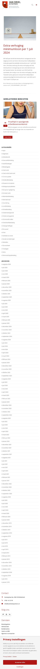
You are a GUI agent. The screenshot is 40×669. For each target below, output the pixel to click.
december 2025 (7, 287)
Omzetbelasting (7, 209)
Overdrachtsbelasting (9, 222)
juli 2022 (5, 421)
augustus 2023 (7, 379)
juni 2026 (5, 271)
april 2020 (5, 510)
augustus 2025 (7, 300)
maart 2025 (6, 316)
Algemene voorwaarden (8, 633)
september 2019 (7, 533)
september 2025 (7, 297)
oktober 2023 (6, 372)
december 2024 (7, 326)
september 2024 (7, 336)
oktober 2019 (6, 530)
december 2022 (7, 405)
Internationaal (6, 200)
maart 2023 (6, 395)
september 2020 (7, 493)
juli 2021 (5, 461)
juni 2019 (5, 543)
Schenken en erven (8, 236)
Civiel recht (6, 170)
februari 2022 (6, 438)
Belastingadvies (5, 624)
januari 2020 (6, 520)
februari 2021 (6, 477)
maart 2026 (6, 277)
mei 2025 (5, 310)
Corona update (7, 176)
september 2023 (7, 376)
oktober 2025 (6, 294)
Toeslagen (5, 249)
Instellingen (20, 666)
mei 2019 (5, 546)
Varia (4, 252)
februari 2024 (6, 359)
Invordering (6, 203)
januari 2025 (6, 323)
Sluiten (15, 656)
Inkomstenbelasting (8, 196)
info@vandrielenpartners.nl (12, 604)
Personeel (5, 229)
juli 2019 (5, 539)
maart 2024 (6, 356)
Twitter (3, 614)
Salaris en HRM (5, 631)
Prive (4, 232)
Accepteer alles (20, 662)
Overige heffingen (8, 226)
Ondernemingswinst (8, 216)
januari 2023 (6, 402)
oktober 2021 (6, 451)
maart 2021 (6, 474)
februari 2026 (6, 280)
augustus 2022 (7, 418)
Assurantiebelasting (8, 160)
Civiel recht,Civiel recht (9, 173)
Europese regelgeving (9, 190)
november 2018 (7, 566)
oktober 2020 (6, 490)
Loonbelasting (7, 206)
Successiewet (6, 245)
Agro (4, 150)
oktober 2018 (6, 569)
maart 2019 (6, 553)
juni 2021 (5, 464)
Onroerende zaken (8, 219)
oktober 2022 (6, 412)
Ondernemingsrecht (8, 213)
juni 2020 (5, 503)
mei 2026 (5, 274)
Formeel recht (6, 193)
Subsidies (5, 242)
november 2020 (7, 487)
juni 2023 (5, 385)
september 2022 (7, 415)
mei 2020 (5, 507)
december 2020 (7, 484)
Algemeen (5, 154)
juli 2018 (5, 579)
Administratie (5, 626)
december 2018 (7, 562)
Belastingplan (6, 167)
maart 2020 (6, 513)
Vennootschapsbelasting (9, 255)
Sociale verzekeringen (9, 239)
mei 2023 (5, 389)
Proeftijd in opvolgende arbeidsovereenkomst (18, 122)
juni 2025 (5, 307)
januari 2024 (6, 362)
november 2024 (7, 330)
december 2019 (7, 523)
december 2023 (7, 366)
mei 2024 (5, 349)
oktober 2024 (6, 333)
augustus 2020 (7, 497)
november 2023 (7, 369)
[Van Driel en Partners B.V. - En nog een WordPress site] (11, 5)
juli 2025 (5, 303)
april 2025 (5, 313)
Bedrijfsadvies (5, 629)
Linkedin (9, 614)
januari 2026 (6, 284)
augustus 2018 (7, 575)
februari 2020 (6, 517)
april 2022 (5, 431)
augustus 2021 (7, 457)
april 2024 (5, 353)
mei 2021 (5, 467)
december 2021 (7, 444)
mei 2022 (5, 428)
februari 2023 (6, 398)
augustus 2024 (7, 339)
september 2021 (7, 454)
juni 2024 (5, 346)
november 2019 (7, 526)
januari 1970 (6, 582)
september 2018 (7, 572)
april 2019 (5, 549)
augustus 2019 (7, 536)
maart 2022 (6, 435)
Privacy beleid (7, 656)
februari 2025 (6, 320)
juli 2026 (5, 267)
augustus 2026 (7, 264)
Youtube (6, 614)
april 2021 (5, 471)
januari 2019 (6, 559)
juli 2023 (5, 382)
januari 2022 (6, 441)
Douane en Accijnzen (8, 183)
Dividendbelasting (8, 180)
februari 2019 (6, 556)
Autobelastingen (7, 163)
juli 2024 (5, 343)
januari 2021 (6, 480)
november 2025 (7, 290)
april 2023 (5, 392)
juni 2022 (5, 425)
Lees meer (8, 137)
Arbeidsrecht (6, 157)
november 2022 (7, 408)
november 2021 (7, 448)
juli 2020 (5, 500)
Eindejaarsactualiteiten (9, 186)
